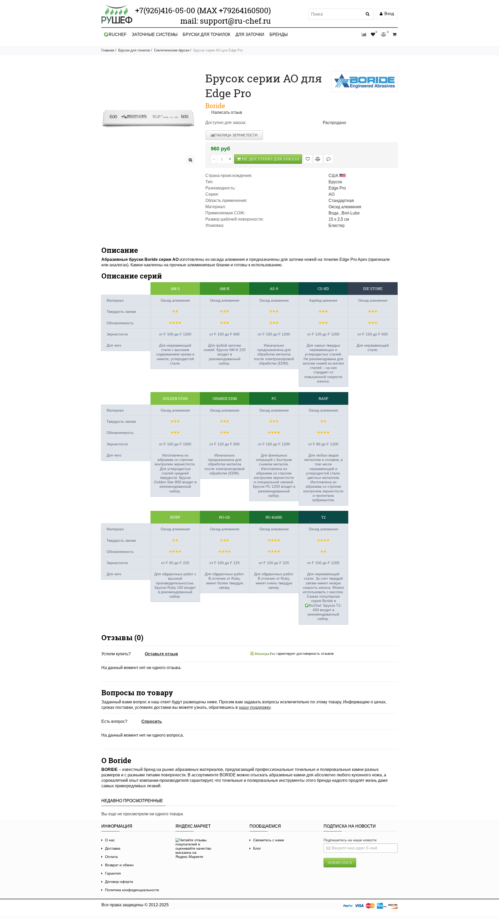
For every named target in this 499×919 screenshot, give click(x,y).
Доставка (112, 848)
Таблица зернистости (236, 135)
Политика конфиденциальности (132, 890)
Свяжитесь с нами (268, 840)
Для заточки (249, 34)
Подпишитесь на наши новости (350, 840)
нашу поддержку (254, 707)
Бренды (279, 34)
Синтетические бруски (171, 50)
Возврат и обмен (119, 865)
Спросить (151, 721)
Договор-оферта (119, 882)
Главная (107, 50)
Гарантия (113, 873)
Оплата (111, 857)
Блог (257, 848)
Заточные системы (155, 34)
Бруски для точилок (206, 34)
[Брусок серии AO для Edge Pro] (190, 159)
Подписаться (340, 862)
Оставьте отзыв (161, 654)
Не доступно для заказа (270, 159)
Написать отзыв (226, 112)
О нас (110, 840)
